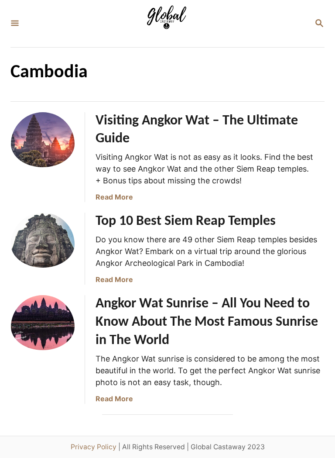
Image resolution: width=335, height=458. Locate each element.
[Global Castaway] (167, 23)
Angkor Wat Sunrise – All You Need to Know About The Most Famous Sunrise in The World (207, 322)
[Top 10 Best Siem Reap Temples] (43, 244)
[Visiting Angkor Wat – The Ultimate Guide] (43, 144)
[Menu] (15, 24)
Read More (114, 197)
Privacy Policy (93, 447)
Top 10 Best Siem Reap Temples (186, 221)
